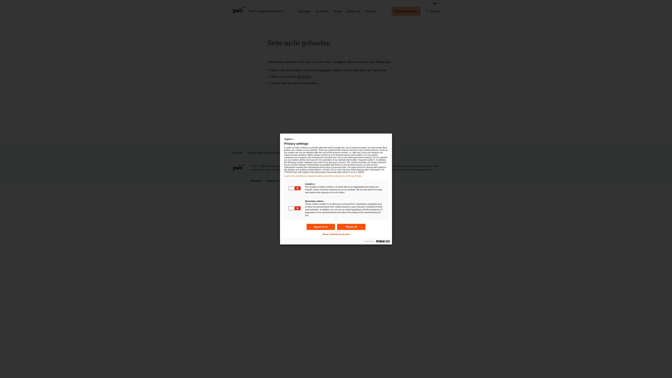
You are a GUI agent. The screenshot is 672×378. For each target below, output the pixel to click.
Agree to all (321, 226)
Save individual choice (336, 234)
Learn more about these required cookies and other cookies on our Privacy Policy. (323, 176)
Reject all (351, 226)
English (288, 139)
